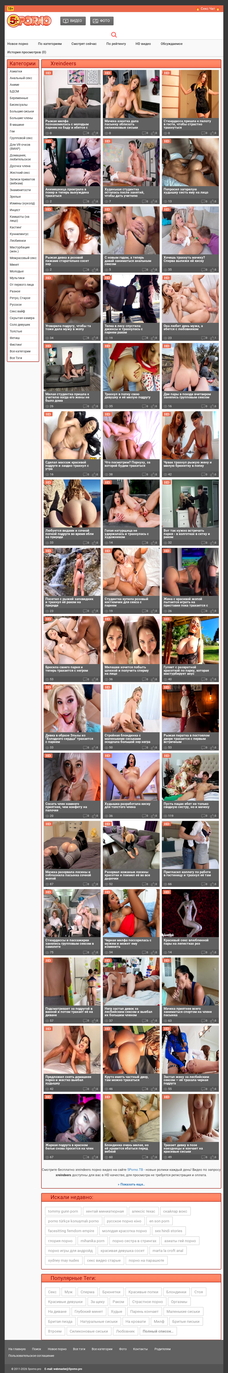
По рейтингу (116, 44)
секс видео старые (104, 1260)
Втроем (55, 1331)
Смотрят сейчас (84, 44)
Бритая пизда (60, 1321)
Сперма (87, 1292)
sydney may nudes (63, 1260)
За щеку (98, 1301)
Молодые (17, 271)
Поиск (36, 1349)
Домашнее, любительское (20, 157)
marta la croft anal (168, 1250)
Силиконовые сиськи (89, 1331)
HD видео (143, 44)
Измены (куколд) (22, 203)
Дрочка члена (20, 166)
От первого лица (22, 284)
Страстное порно (147, 1301)
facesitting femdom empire (71, 1231)
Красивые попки (143, 1292)
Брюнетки (111, 1292)
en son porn (159, 1221)
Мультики (17, 278)
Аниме (14, 84)
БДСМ (14, 91)
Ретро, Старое (20, 298)
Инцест (15, 210)
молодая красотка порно (124, 1231)
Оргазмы (179, 1301)
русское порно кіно (124, 1221)
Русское (16, 304)
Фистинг (16, 344)
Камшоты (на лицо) (19, 218)
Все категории (20, 351)
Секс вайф (17, 311)
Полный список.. (158, 1331)
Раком (118, 1301)
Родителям (163, 1349)
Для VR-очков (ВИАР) (20, 146)
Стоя (198, 1292)
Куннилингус (19, 234)
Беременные (19, 98)
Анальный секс (21, 78)
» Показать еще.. (131, 1184)
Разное (15, 291)
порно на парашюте (146, 1260)
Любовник (125, 1331)
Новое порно (17, 44)
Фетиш (15, 338)
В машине (17, 124)
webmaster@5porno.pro (67, 1369)
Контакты (140, 1349)
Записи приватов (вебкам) (22, 181)
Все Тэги (16, 358)
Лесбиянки (18, 240)
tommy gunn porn (63, 1211)
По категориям (50, 44)
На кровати (136, 1321)
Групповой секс (21, 138)
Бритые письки (186, 1321)
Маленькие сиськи (183, 1311)
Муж (69, 1292)
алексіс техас (143, 1211)
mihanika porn (92, 1241)
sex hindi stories (168, 1231)
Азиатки (16, 71)
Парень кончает (144, 1311)
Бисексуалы (19, 104)
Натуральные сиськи (99, 1321)
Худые (116, 1311)
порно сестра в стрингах (134, 1241)
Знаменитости (20, 190)
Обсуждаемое (172, 44)
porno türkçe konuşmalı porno (73, 1221)
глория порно (60, 1241)
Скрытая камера (22, 318)
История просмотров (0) (26, 52)
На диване (57, 1311)
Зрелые (15, 196)
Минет (14, 264)
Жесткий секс (20, 172)
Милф (159, 1321)
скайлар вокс (175, 1211)
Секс (52, 1292)
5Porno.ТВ (135, 1170)
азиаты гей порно (180, 1241)
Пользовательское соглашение (31, 1355)
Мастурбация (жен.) (20, 249)
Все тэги (79, 1349)
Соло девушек (20, 324)
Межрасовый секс (23, 258)
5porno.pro (34, 1369)
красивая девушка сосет (123, 1250)
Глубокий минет (89, 1311)
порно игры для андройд (70, 1250)
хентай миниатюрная (105, 1211)
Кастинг (16, 227)
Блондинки (176, 1292)
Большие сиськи (22, 111)
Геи (12, 131)
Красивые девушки (65, 1301)
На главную (17, 1349)
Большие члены (21, 118)
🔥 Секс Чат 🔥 (208, 9)
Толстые (16, 331)
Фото (123, 1349)
